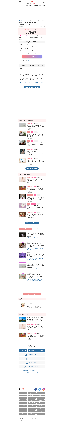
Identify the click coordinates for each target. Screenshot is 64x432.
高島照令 (22, 26)
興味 (35, 248)
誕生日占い (35, 123)
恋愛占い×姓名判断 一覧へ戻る (32, 87)
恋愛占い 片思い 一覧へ (32, 168)
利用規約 (21, 418)
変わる (36, 258)
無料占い (41, 5)
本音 (32, 237)
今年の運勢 (32, 397)
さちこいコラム (23, 408)
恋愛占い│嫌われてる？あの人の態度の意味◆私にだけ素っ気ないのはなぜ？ (36, 181)
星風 (39, 237)
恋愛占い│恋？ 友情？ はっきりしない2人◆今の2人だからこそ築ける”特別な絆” (35, 144)
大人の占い (23, 402)
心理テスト (41, 402)
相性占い (40, 393)
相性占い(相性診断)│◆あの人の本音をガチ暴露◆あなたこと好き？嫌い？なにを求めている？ (35, 190)
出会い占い (32, 395)
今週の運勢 (40, 350)
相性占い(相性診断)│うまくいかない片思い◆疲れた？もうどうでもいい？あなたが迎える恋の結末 (35, 198)
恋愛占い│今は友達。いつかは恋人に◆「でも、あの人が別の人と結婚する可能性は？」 (36, 135)
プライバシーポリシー (32, 60)
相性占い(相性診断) (25, 5)
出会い (33, 258)
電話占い (21, 420)
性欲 (37, 237)
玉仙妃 (41, 258)
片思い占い (23, 395)
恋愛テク (31, 411)
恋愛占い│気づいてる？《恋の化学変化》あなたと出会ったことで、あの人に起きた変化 (35, 255)
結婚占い (40, 395)
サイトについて (23, 416)
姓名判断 (42, 82)
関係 (39, 279)
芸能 (41, 413)
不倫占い (45, 5)
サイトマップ (34, 418)
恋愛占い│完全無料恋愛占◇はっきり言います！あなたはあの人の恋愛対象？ (35, 207)
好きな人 (27, 82)
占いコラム (32, 413)
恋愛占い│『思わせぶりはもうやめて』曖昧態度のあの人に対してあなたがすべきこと (35, 153)
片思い (39, 82)
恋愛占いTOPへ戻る (32, 294)
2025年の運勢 (36, 5)
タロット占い (31, 400)
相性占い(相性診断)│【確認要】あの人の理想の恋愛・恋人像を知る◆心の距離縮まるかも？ (35, 216)
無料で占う (32, 56)
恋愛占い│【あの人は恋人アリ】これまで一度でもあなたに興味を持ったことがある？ (36, 245)
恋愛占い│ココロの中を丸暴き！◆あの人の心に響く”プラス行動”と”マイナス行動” (36, 162)
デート (23, 411)
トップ (19, 5)
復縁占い (23, 400)
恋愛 (25, 82)
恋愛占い (31, 5)
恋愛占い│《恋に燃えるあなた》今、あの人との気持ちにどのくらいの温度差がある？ (36, 127)
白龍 (39, 248)
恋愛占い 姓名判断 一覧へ (32, 222)
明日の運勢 (31, 350)
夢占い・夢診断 (32, 402)
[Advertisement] (32, 13)
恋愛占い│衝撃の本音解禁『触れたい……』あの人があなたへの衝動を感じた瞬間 (35, 235)
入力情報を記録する (32, 53)
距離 (39, 268)
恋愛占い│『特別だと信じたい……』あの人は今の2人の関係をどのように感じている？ (36, 276)
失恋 (41, 411)
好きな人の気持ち (32, 82)
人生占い (23, 397)
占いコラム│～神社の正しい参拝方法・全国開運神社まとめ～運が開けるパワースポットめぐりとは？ (35, 319)
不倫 (23, 413)
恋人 (32, 248)
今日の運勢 (23, 350)
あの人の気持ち (33, 177)
